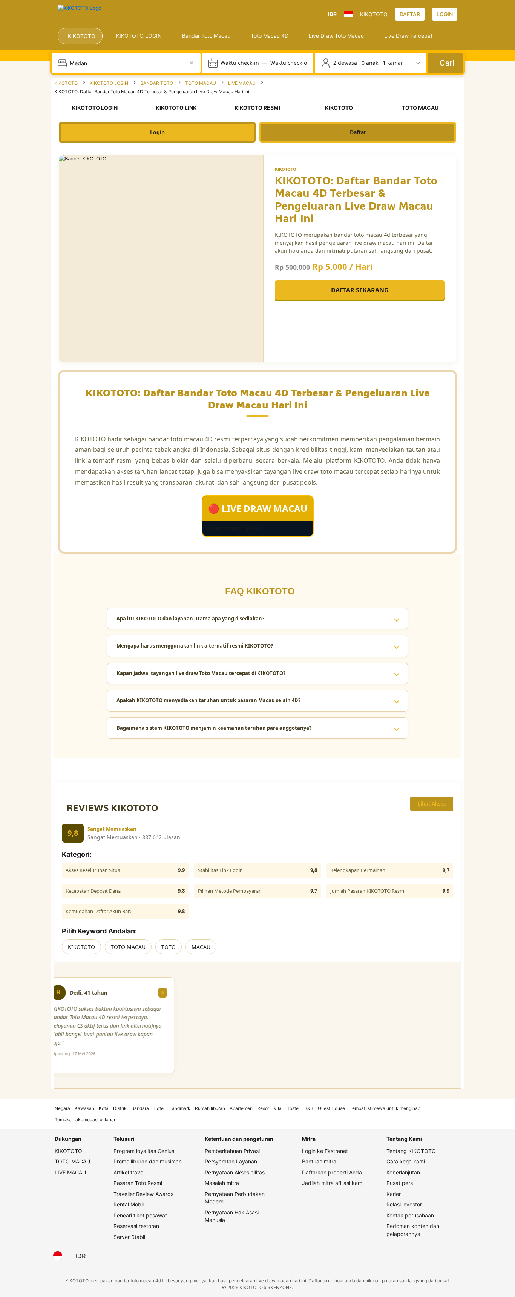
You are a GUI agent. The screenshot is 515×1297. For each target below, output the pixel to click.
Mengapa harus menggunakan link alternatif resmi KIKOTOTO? (194, 645)
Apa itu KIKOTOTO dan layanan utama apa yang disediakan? (190, 618)
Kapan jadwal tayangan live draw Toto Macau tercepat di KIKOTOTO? (200, 673)
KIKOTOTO (81, 946)
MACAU (201, 946)
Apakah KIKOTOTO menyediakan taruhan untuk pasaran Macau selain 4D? (208, 700)
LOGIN (445, 14)
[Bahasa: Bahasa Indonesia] (58, 1256)
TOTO (168, 946)
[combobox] (127, 63)
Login (157, 132)
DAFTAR (410, 14)
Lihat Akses (432, 803)
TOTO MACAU (128, 946)
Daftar (358, 132)
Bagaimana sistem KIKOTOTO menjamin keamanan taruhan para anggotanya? (213, 727)
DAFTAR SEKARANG (360, 290)
